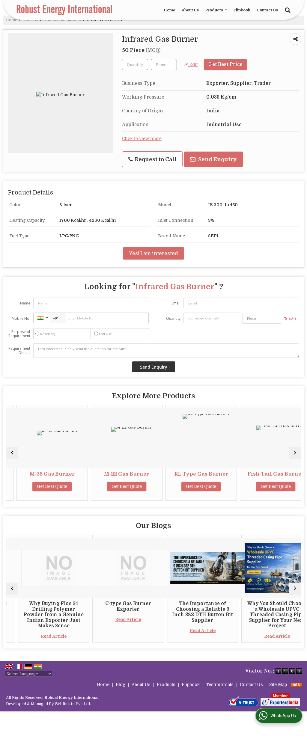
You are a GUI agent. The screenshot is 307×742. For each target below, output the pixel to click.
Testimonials (220, 684)
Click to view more (142, 138)
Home (169, 10)
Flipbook (241, 10)
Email (175, 303)
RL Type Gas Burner (191, 474)
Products (214, 10)
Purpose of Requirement (19, 334)
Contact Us (267, 10)
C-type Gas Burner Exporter (117, 606)
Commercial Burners (62, 20)
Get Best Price (225, 64)
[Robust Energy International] (64, 10)
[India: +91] (41, 318)
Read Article (43, 636)
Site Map (278, 684)
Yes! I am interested (153, 253)
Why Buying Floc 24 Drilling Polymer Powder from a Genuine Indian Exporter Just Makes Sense (43, 614)
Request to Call (154, 159)
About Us (190, 10)
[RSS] (296, 684)
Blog (120, 684)
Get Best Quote (42, 486)
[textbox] (164, 64)
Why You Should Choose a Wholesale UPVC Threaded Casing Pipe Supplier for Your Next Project (266, 614)
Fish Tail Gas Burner (265, 474)
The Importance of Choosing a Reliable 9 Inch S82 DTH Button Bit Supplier (191, 612)
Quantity (173, 318)
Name (25, 303)
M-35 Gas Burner (42, 474)
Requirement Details (19, 350)
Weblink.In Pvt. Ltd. (73, 704)
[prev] (12, 453)
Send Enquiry (217, 159)
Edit (193, 64)
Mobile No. (21, 318)
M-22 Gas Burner (116, 474)
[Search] (287, 9)
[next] (295, 453)
